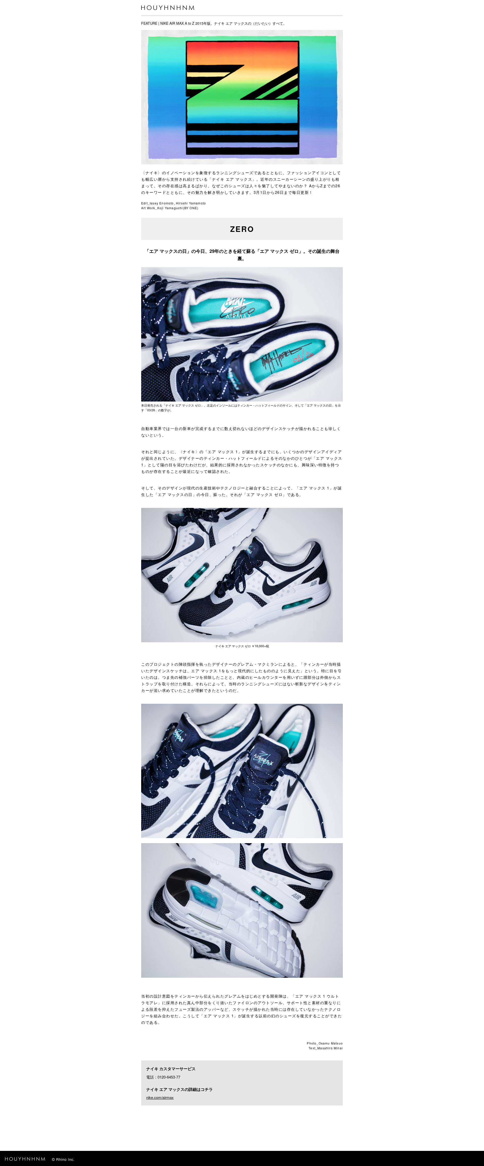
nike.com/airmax (160, 1097)
